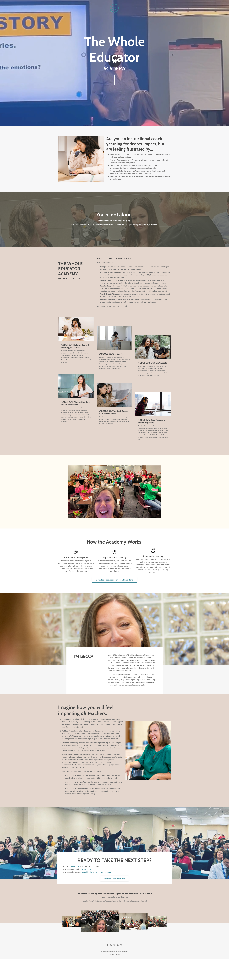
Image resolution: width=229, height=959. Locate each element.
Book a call (75, 866)
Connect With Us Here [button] (114, 878)
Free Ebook (86, 869)
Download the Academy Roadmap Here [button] (114, 580)
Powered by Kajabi (114, 954)
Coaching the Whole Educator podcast (96, 872)
